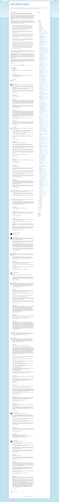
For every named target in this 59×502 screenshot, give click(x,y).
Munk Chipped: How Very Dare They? (43, 70)
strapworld (13, 127)
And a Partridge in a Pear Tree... (43, 68)
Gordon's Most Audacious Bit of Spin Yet (43, 111)
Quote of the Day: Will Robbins (42, 75)
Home (23, 490)
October (40, 195)
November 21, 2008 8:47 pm (15, 139)
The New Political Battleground (42, 165)
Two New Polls (40, 188)
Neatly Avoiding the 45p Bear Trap (43, 76)
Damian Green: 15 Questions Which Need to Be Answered (43, 58)
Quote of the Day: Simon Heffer (42, 194)
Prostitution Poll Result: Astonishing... (43, 150)
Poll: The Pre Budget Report (42, 104)
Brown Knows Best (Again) (42, 176)
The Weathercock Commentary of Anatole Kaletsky (43, 158)
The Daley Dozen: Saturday (42, 45)
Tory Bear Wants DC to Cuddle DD (43, 32)
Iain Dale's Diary (19, 4)
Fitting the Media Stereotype (42, 67)
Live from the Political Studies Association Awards (42, 92)
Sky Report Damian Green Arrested (43, 65)
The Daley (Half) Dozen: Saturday (43, 130)
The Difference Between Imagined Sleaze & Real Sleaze (43, 129)
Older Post (33, 490)
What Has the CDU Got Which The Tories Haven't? (43, 177)
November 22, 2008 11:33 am (15, 401)
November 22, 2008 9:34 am (15, 373)
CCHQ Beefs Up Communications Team (43, 93)
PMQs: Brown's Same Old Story (42, 79)
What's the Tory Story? (41, 66)
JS (39, 216)
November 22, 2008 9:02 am (15, 329)
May (39, 200)
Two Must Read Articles (41, 35)
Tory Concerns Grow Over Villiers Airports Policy (43, 71)
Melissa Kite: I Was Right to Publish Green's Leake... (43, 38)
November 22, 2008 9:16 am (15, 335)
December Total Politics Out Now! (43, 103)
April (39, 201)
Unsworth (13, 337)
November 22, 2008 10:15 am (15, 394)
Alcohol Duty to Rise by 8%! (42, 102)
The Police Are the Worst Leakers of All (43, 44)
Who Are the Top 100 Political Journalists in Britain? (42, 155)
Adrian (13, 282)
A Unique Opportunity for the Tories (43, 80)
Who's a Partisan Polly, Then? (42, 159)
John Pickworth (14, 272)
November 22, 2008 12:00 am (15, 287)
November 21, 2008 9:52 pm (15, 204)
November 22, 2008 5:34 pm (15, 487)
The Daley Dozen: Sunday (42, 179)
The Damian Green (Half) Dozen (43, 47)
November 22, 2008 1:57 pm (15, 452)
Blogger (33, 496)
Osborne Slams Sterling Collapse (43, 193)
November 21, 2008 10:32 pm (15, 230)
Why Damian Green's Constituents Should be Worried (43, 36)
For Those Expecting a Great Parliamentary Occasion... (42, 110)
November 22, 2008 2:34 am (15, 312)
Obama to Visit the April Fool (42, 78)
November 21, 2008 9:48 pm (15, 187)
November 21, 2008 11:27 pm (15, 259)
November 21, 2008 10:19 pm (15, 216)
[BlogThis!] (21, 65)
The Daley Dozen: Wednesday (42, 74)
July (39, 198)
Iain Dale (13, 79)
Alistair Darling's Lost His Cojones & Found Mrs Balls (43, 84)
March (40, 202)
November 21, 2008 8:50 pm (15, 156)
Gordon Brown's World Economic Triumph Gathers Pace (43, 88)
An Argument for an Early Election (43, 175)
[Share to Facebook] (22, 65)
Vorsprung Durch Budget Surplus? (43, 142)
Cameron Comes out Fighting (42, 121)
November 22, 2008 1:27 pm (15, 431)
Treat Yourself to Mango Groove (42, 154)
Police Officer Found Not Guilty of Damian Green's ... (43, 56)
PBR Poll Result (41, 101)
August (40, 197)
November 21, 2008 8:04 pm (15, 81)
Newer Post (12, 490)
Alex (13, 198)
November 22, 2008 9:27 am (15, 342)
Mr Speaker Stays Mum (41, 62)
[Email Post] (18, 65)
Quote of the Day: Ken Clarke (42, 180)
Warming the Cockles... (41, 77)
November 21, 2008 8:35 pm (15, 118)
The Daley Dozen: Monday (42, 100)
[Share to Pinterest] (23, 65)
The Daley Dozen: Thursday (42, 149)
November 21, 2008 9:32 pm (15, 177)
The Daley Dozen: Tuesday (42, 81)
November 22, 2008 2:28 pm (15, 459)
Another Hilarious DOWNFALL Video (43, 48)
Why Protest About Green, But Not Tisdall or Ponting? (43, 54)
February (40, 203)
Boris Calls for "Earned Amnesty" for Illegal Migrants (43, 139)
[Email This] (20, 65)
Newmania (13, 83)
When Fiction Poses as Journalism (43, 187)
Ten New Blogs (41, 46)
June (39, 199)
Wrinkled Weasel (14, 412)
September (40, 196)
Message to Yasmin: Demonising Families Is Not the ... (43, 171)
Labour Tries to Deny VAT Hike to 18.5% (43, 82)
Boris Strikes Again (41, 69)
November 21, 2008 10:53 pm (15, 250)
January (40, 204)
